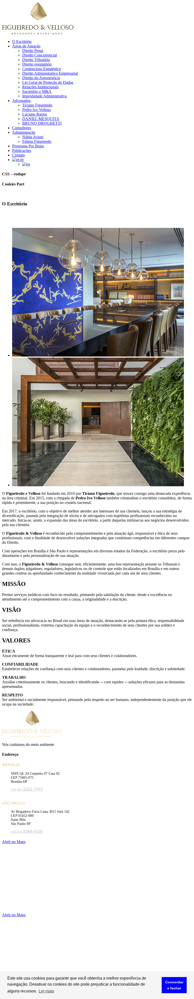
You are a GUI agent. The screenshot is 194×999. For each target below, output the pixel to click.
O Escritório (22, 41)
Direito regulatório (37, 64)
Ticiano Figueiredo (37, 105)
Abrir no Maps (14, 842)
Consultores (21, 128)
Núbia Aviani (32, 137)
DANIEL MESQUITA (40, 119)
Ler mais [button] (46, 991)
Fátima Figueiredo (36, 141)
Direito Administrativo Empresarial (50, 73)
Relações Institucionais (40, 87)
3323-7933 (27, 789)
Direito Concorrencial (39, 55)
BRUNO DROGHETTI (42, 123)
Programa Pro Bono (28, 146)
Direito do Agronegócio (41, 78)
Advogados (21, 100)
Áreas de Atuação (26, 46)
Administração (23, 132)
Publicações (21, 150)
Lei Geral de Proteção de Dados (47, 82)
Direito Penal (32, 50)
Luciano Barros (34, 114)
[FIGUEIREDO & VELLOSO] (38, 33)
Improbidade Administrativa (44, 96)
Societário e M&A (37, 91)
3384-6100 (27, 831)
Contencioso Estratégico (41, 69)
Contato (18, 155)
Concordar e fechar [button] (174, 985)
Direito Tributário (36, 60)
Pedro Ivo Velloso (36, 109)
